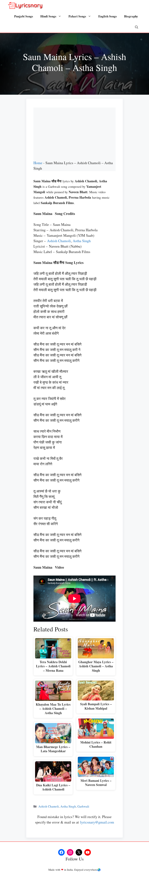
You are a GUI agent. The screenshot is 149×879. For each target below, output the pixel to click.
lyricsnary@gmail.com (97, 822)
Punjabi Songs (23, 16)
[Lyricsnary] (25, 5)
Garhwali (83, 806)
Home (37, 162)
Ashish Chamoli (59, 240)
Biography (131, 16)
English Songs (107, 16)
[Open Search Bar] (136, 27)
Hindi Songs (48, 16)
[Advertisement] (74, 133)
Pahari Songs (77, 16)
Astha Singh (82, 240)
